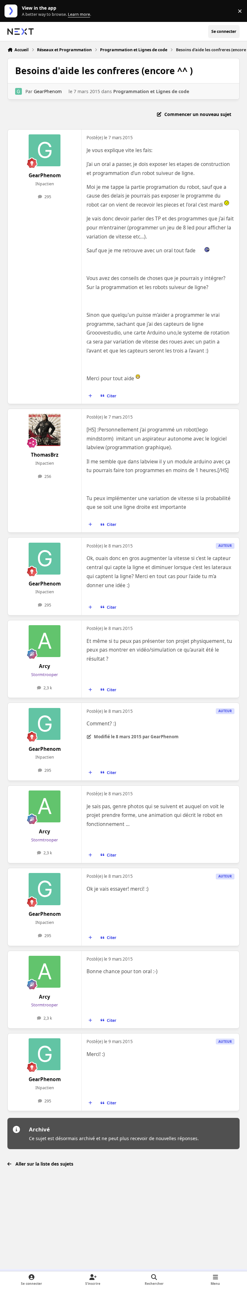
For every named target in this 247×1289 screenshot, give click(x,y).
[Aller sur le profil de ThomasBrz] (44, 430)
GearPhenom (48, 91)
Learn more (12, 11)
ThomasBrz (45, 454)
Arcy (44, 666)
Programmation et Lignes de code (151, 91)
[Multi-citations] (90, 396)
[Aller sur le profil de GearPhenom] (18, 91)
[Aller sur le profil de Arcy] (44, 641)
